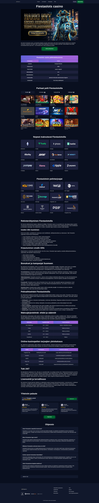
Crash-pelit (56, 92)
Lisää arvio (72, 398)
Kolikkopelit (70, 92)
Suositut (27, 92)
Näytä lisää (49, 416)
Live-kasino (41, 92)
